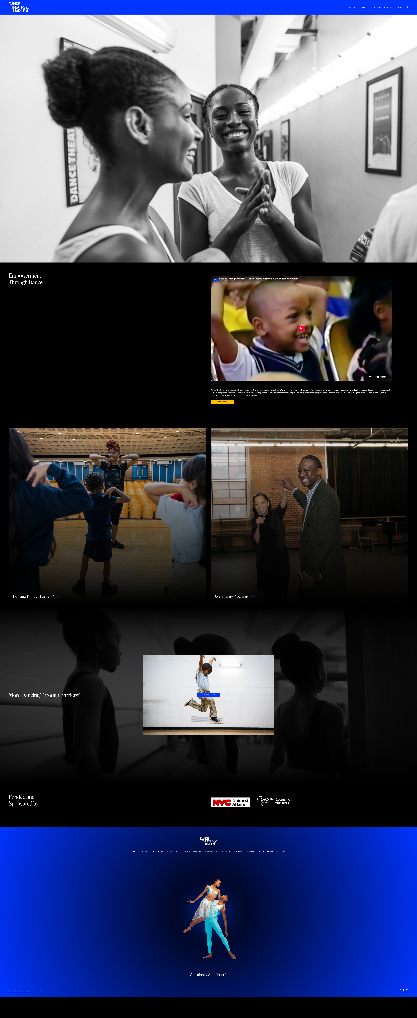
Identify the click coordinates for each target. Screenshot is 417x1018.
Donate (226, 851)
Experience (352, 7)
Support (376, 7)
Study (365, 7)
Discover (389, 7)
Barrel (40, 990)
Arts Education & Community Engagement (193, 851)
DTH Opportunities (244, 851)
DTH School (157, 851)
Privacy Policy (12, 990)
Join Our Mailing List (272, 851)
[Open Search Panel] (407, 7)
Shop (401, 7)
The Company (139, 851)
